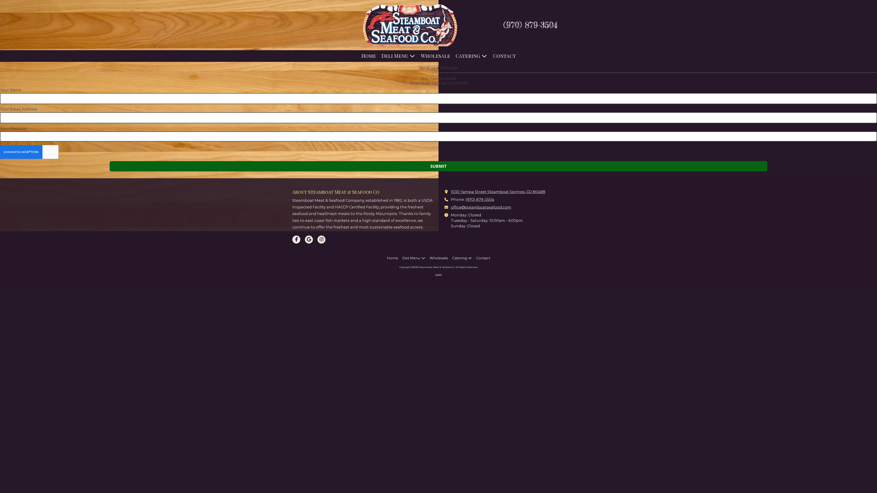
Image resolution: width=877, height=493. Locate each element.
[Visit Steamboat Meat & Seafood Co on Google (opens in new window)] (309, 240)
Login (438, 274)
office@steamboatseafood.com (481, 207)
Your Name (10, 90)
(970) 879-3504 (530, 25)
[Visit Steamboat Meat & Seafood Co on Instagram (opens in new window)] (321, 240)
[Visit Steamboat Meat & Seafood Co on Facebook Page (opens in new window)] (296, 240)
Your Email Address (18, 109)
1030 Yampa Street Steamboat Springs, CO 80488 (498, 191)
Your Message (13, 128)
